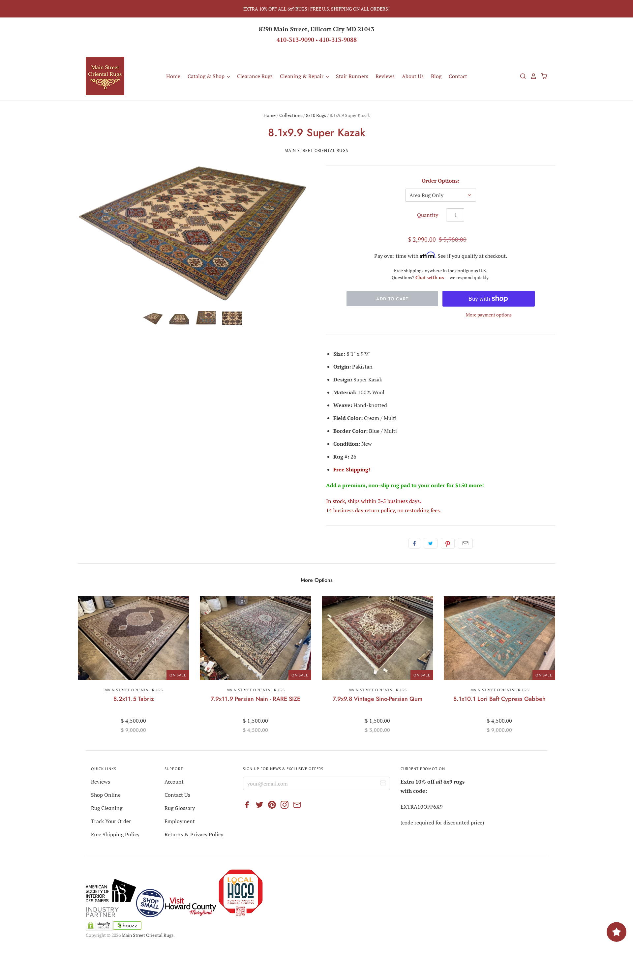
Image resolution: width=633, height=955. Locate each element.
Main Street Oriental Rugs (316, 150)
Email (465, 543)
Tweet (430, 543)
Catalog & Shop (207, 76)
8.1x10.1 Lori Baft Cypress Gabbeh (499, 699)
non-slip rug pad (389, 485)
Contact (458, 76)
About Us (413, 76)
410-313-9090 (295, 40)
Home (173, 76)
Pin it (448, 543)
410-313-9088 (338, 40)
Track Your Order (111, 821)
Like (414, 543)
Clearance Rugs (255, 76)
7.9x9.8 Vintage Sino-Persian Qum (377, 699)
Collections (290, 115)
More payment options (489, 315)
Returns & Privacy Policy (194, 834)
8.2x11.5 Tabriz (133, 699)
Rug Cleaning (106, 808)
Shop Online (106, 794)
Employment (180, 821)
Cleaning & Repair (302, 76)
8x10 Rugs (316, 115)
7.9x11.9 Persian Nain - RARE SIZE (255, 699)
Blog (436, 76)
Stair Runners (352, 76)
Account (174, 781)
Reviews (385, 76)
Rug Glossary (180, 808)
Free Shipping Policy (115, 834)
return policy (380, 510)
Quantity (427, 215)
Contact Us (177, 794)
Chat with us (430, 277)
